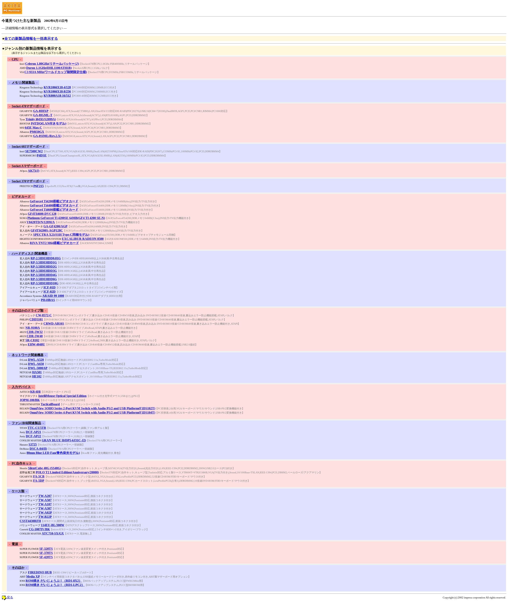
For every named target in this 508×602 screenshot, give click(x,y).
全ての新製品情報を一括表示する (31, 39)
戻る (10, 597)
